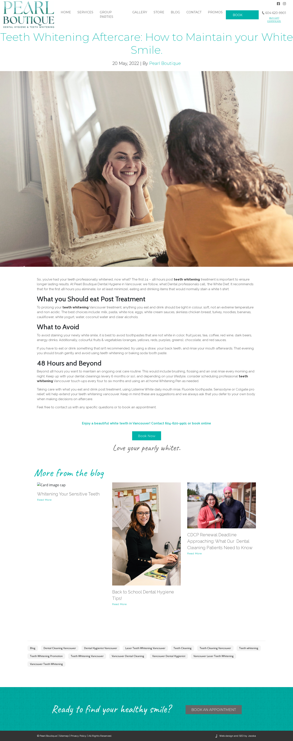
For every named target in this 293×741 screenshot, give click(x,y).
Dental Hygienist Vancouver (100, 648)
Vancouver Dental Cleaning (128, 656)
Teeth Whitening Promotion (46, 656)
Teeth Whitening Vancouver (87, 656)
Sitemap (64, 735)
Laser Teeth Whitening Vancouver (145, 648)
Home (66, 12)
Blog (175, 12)
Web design (226, 735)
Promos (215, 12)
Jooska (251, 735)
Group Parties (106, 14)
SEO (241, 735)
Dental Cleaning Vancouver (60, 648)
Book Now (237, 19)
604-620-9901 (275, 13)
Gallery (139, 12)
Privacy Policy (78, 735)
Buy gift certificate (274, 20)
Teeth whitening (248, 648)
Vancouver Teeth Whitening (46, 664)
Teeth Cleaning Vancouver (215, 648)
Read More (44, 499)
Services (85, 12)
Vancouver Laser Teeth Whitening (213, 656)
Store (159, 12)
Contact (193, 12)
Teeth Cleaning (183, 648)
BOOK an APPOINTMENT (213, 710)
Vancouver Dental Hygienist (168, 656)
